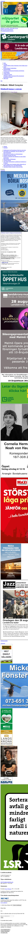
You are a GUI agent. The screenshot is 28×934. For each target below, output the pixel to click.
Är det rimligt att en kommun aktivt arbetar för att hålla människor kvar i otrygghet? (14, 165)
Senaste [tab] (5, 146)
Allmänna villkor (7, 75)
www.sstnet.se (4, 902)
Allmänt (5, 65)
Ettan (4, 63)
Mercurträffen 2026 (9, 159)
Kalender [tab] (5, 147)
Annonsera (14, 75)
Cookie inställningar (17, 905)
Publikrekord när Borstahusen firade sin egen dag (14, 150)
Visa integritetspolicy (5, 929)
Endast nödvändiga (5, 931)
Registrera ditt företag (19, 70)
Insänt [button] (4, 66)
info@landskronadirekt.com (7, 882)
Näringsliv (16, 65)
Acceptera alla (4, 932)
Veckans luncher (7, 160)
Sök (2, 917)
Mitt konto (5, 78)
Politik (23, 65)
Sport (26, 65)
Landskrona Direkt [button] (7, 74)
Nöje (20, 65)
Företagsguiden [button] (6, 69)
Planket (8, 68)
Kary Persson (14, 92)
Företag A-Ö (6, 70)
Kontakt (10, 77)
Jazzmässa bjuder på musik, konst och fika (13, 166)
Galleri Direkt (6, 73)
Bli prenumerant (20, 75)
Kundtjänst (6, 77)
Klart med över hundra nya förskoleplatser (13, 154)
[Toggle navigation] (1, 32)
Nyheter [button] (5, 64)
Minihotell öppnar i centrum (11, 89)
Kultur (12, 65)
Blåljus (9, 65)
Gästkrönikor (13, 68)
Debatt (5, 68)
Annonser (3, 1)
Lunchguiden (6, 72)
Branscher (11, 70)
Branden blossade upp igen (9, 155)
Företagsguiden (4, 640)
